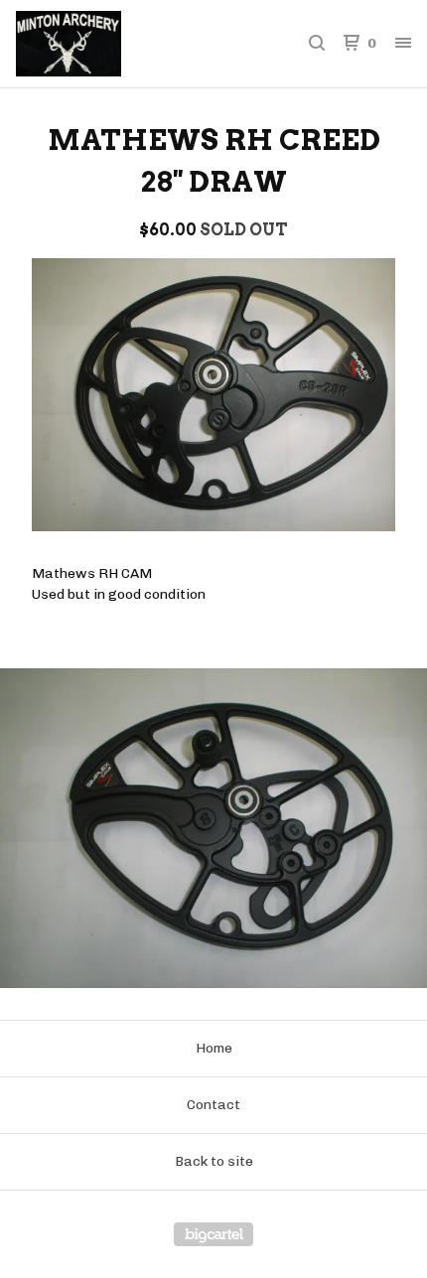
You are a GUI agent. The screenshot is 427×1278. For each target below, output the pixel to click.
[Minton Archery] (115, 43)
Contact (213, 1104)
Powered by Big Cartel (213, 1234)
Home (214, 1048)
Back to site (214, 1161)
